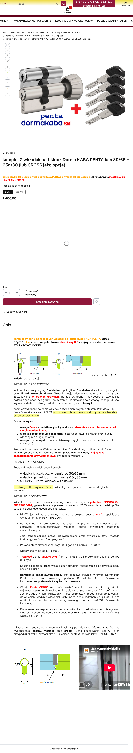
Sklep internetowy (63, 748)
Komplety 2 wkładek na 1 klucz (66, 32)
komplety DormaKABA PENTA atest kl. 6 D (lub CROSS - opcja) (34, 35)
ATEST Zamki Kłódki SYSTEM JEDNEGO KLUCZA (25, 32)
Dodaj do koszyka (47, 301)
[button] (63, 3)
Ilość (5, 287)
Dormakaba (9, 152)
